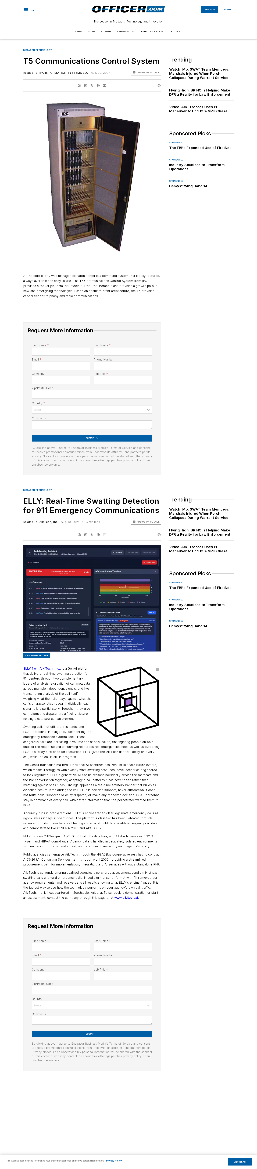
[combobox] (92, 409)
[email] (104, 85)
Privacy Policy (114, 1160)
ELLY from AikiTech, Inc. (41, 668)
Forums (106, 31)
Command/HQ (126, 31)
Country (38, 403)
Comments (39, 418)
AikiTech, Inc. (48, 522)
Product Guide (85, 31)
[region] (128, 1162)
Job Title (101, 373)
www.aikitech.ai (126, 897)
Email (36, 359)
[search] (32, 9)
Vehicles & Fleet (152, 31)
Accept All (239, 1161)
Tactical (175, 31)
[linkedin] (85, 85)
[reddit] (98, 85)
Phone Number (104, 359)
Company (38, 373)
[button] (25, 9)
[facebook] (79, 85)
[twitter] (92, 85)
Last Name (102, 345)
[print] (159, 85)
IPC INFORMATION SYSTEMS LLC (63, 72)
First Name (40, 345)
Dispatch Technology (37, 50)
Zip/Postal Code (42, 388)
